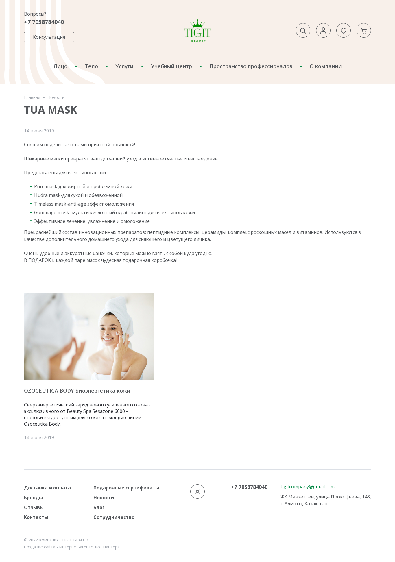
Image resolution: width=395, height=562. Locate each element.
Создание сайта (39, 547)
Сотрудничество (113, 517)
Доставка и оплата (47, 488)
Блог (99, 507)
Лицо (60, 66)
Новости (55, 97)
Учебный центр (171, 66)
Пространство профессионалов (250, 66)
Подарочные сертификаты (126, 488)
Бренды (33, 497)
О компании (326, 66)
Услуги (124, 66)
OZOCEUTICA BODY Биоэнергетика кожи (77, 390)
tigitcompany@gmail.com (307, 486)
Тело (91, 66)
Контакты (36, 517)
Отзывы (34, 507)
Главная (32, 97)
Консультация (49, 37)
